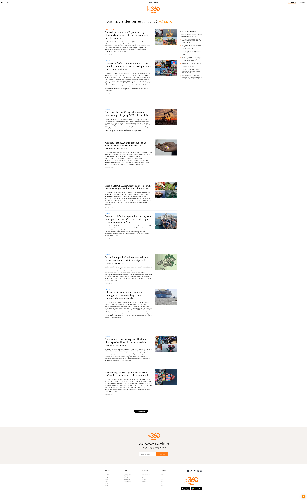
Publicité (144, 481)
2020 (162, 477)
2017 (162, 483)
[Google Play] (196, 488)
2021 (162, 476)
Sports (106, 485)
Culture (106, 481)
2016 (162, 485)
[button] (303, 496)
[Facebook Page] (188, 470)
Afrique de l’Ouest (127, 476)
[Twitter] (191, 470)
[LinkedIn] (198, 470)
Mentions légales (146, 477)
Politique (107, 474)
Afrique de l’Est (127, 479)
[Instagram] (201, 470)
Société (107, 140)
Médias (106, 483)
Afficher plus (141, 411)
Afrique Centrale (127, 477)
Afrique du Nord (127, 474)
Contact (144, 479)
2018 (162, 481)
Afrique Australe (110, 29)
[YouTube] (195, 470)
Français (302, 2)
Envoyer (162, 454)
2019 (162, 479)
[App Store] (185, 488)
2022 (162, 474)
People (106, 479)
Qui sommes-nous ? (146, 474)
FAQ (143, 476)
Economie (107, 60)
